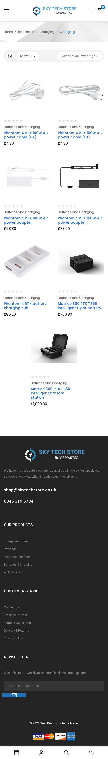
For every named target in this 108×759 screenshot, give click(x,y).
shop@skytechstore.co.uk (30, 489)
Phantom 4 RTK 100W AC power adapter (26, 220)
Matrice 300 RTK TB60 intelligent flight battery (79, 305)
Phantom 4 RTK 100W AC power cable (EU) (80, 135)
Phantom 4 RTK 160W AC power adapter (80, 220)
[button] (99, 10)
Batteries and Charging (36, 32)
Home (8, 32)
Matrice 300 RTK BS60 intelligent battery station (50, 393)
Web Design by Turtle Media (59, 723)
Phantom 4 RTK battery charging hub (25, 305)
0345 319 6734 (18, 501)
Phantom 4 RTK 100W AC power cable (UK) (26, 135)
